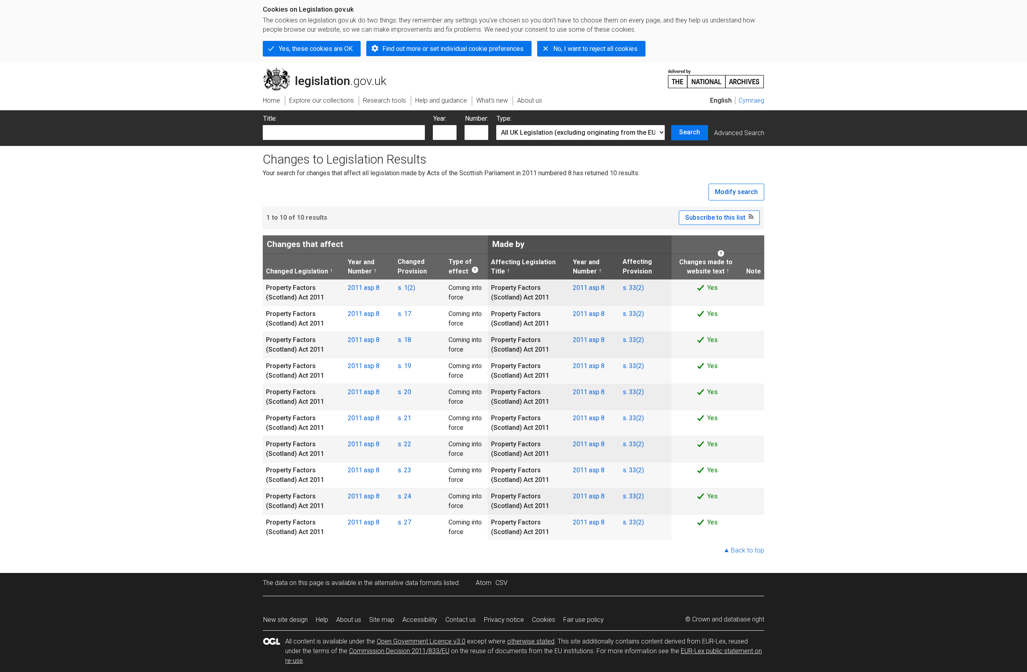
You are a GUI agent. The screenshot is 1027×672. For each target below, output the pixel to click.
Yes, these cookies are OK (316, 49)
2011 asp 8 (364, 287)
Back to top (747, 550)
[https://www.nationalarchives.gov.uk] (716, 75)
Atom (483, 583)
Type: (504, 118)
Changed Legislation (297, 271)
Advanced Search (739, 133)
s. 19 (404, 366)
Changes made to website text (703, 266)
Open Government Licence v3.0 (421, 641)
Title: (270, 118)
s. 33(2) (633, 287)
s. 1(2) (406, 287)
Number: (476, 118)
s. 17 (404, 314)
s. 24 (404, 496)
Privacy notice (504, 619)
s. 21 (404, 418)
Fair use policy (583, 619)
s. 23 (404, 470)
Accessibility (419, 619)
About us (348, 619)
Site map (381, 619)
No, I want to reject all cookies (595, 49)
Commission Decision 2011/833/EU (399, 651)
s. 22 (404, 444)
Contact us (460, 619)
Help (322, 619)
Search (689, 132)
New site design (285, 619)
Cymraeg (751, 100)
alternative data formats (408, 583)
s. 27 (404, 522)
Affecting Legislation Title (523, 266)
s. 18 (404, 340)
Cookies (543, 619)
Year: (440, 118)
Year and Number (361, 266)
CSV (501, 583)
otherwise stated (530, 641)
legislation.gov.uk (329, 71)
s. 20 (404, 392)
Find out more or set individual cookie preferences (453, 49)
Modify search (736, 192)
